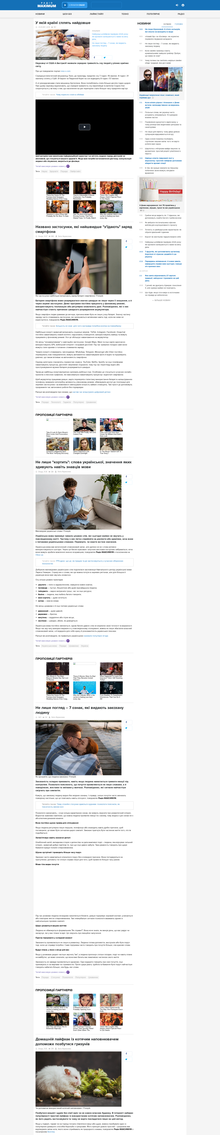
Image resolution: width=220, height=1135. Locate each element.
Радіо (181, 14)
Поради (64, 171)
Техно (125, 14)
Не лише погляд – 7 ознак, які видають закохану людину (109, 44)
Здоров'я (54, 171)
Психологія (67, 977)
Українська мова (49, 646)
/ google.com (45, 58)
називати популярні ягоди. (96, 636)
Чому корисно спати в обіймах (70, 94)
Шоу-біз (67, 14)
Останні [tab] (167, 24)
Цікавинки (91, 402)
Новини (40, 14)
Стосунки (55, 977)
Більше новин (162, 300)
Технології (56, 402)
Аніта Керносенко (64, 236)
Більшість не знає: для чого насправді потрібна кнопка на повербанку (88, 326)
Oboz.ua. (40, 555)
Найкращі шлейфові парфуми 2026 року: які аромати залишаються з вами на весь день (110, 36)
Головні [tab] (179, 24)
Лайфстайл (96, 14)
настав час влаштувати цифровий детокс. (92, 392)
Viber (68, 166)
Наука (44, 171)
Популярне (153, 14)
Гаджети (67, 402)
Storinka (51, 1132)
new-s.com (65, 71)
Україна (84, 646)
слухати (77, 5)
